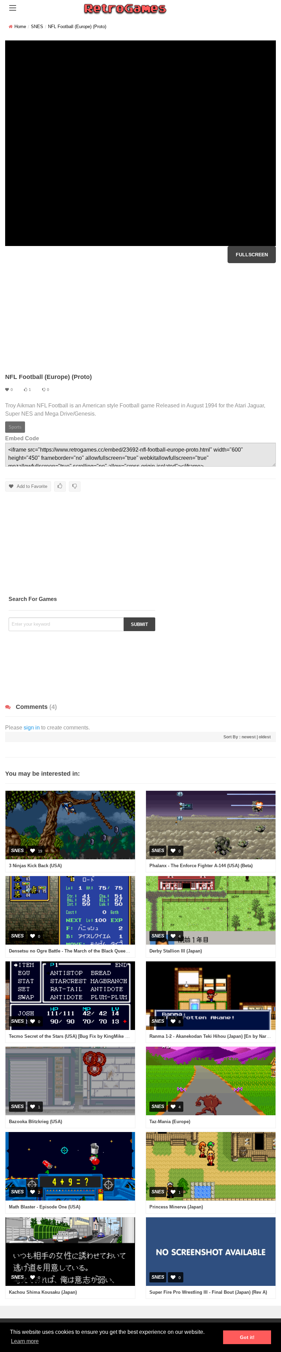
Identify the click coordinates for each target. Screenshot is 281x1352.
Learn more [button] (25, 1341)
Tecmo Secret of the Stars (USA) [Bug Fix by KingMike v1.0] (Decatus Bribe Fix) (92, 1036)
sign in (32, 727)
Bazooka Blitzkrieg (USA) (35, 1121)
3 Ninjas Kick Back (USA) (35, 865)
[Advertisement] (140, 318)
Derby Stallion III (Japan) (175, 951)
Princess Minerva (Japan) (176, 1206)
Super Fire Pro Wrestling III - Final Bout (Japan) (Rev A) (208, 1292)
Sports (15, 427)
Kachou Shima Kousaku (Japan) (43, 1292)
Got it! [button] (247, 1337)
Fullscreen (252, 254)
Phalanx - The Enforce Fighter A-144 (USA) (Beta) (201, 865)
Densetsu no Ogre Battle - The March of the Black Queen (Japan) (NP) (82, 951)
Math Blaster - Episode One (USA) (44, 1206)
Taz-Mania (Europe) (169, 1121)
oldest (265, 737)
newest (249, 737)
